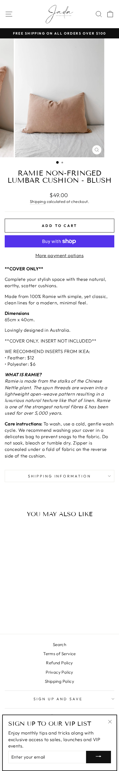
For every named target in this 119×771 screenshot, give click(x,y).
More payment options (59, 255)
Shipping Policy (59, 681)
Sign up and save (58, 699)
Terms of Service (59, 653)
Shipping (38, 201)
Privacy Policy (59, 672)
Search (59, 644)
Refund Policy (59, 662)
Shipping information (59, 476)
